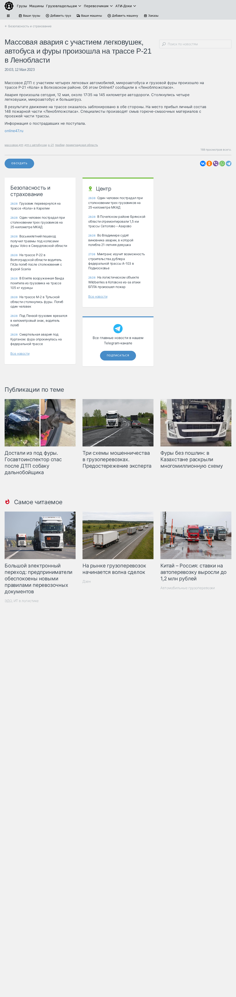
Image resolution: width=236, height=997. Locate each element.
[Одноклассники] (209, 163)
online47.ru (14, 130)
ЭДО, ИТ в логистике (22, 601)
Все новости (20, 353)
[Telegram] (228, 163)
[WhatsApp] (222, 163)
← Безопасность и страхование (28, 26)
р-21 (51, 145)
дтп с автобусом (35, 145)
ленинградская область (82, 145)
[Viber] (215, 163)
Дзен (87, 581)
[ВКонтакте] (203, 163)
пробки (60, 145)
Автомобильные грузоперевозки (187, 588)
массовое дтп (14, 145)
